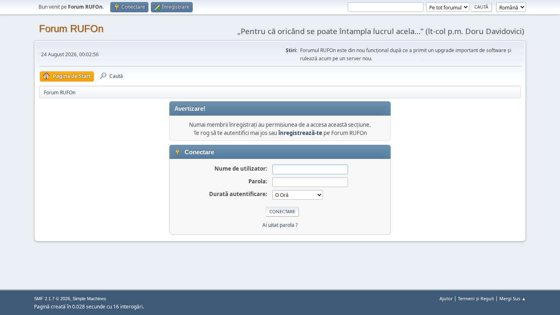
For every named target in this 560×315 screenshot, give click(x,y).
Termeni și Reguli (476, 298)
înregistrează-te (300, 133)
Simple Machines (89, 298)
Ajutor (446, 298)
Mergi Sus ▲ (512, 298)
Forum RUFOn (71, 28)
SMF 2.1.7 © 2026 (52, 298)
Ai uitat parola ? (280, 224)
